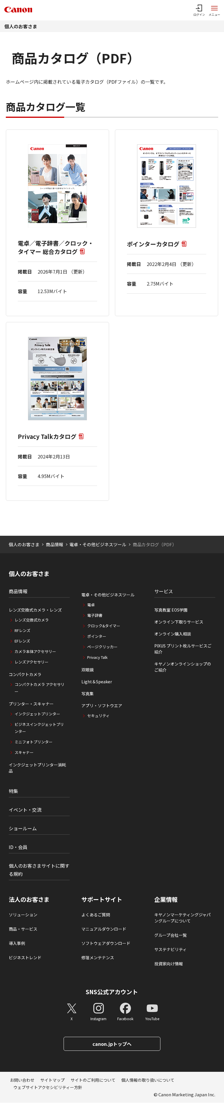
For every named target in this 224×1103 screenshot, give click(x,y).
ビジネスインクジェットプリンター (39, 728)
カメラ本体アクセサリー (35, 651)
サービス (163, 591)
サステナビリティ (170, 949)
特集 (13, 790)
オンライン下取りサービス (178, 622)
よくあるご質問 (95, 915)
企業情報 (166, 899)
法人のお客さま (29, 899)
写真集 (87, 693)
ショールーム (23, 828)
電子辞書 (94, 615)
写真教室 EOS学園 (171, 610)
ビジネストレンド (25, 957)
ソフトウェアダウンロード (105, 943)
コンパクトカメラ (25, 674)
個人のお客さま (20, 26)
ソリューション (23, 915)
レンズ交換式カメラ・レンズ (35, 610)
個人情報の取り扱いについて (147, 1080)
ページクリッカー (102, 646)
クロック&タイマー (103, 625)
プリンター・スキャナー (31, 704)
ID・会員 (18, 846)
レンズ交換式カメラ (32, 620)
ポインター (96, 636)
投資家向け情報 (168, 964)
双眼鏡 (87, 670)
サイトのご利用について (93, 1080)
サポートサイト (101, 899)
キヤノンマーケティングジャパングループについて (182, 918)
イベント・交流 (25, 809)
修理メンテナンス (97, 957)
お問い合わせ (22, 1080)
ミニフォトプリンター (33, 742)
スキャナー (24, 752)
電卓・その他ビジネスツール (97, 544)
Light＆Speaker (96, 681)
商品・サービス (23, 929)
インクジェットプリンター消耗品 (37, 768)
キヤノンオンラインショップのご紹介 (182, 667)
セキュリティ (98, 715)
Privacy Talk (97, 657)
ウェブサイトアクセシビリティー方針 (47, 1087)
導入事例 (17, 943)
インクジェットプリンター (37, 714)
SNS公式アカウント (112, 992)
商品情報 (54, 544)
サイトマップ (52, 1080)
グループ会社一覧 (170, 935)
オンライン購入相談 (172, 634)
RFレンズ (22, 630)
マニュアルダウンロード (103, 929)
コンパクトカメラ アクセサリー (39, 688)
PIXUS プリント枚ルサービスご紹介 (182, 649)
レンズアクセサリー (31, 662)
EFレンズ (22, 641)
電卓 (91, 604)
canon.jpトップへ (112, 1043)
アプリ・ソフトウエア (101, 705)
